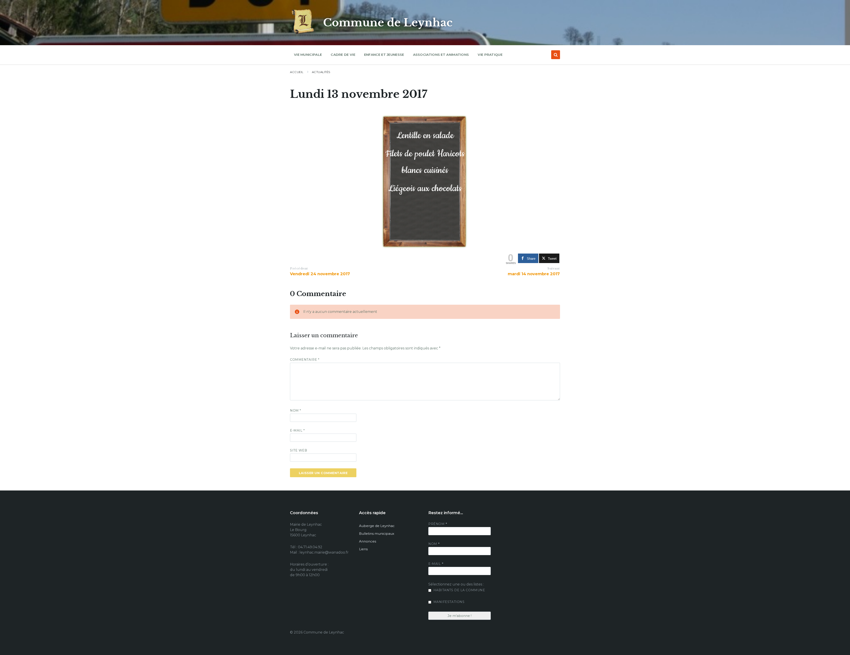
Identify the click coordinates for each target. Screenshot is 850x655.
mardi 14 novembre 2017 (534, 273)
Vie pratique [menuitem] (490, 54)
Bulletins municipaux (376, 533)
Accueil (296, 72)
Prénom (437, 524)
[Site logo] (303, 34)
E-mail (297, 430)
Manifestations (448, 602)
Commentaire (304, 360)
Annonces (367, 541)
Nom (295, 411)
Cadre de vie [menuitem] (343, 54)
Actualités (321, 72)
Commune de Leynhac (387, 22)
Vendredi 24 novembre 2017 (320, 273)
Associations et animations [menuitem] (441, 54)
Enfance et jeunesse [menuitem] (384, 54)
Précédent (299, 268)
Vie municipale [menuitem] (308, 54)
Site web (298, 450)
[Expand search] (555, 54)
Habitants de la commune (458, 590)
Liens (363, 549)
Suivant (553, 268)
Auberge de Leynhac (377, 526)
